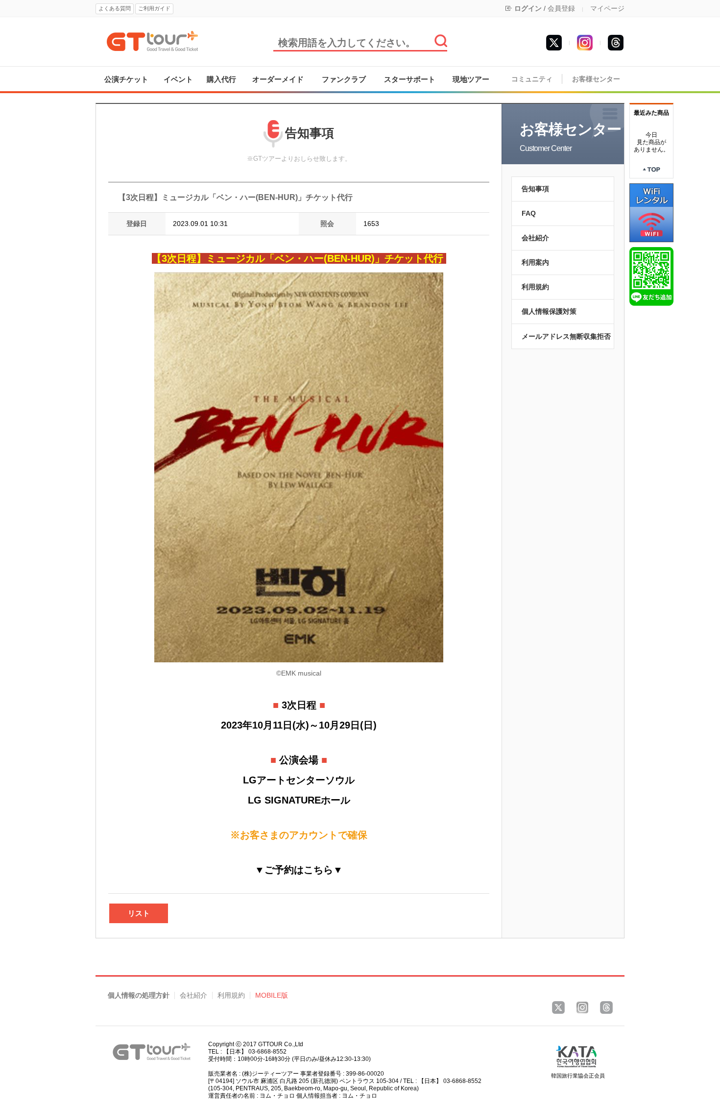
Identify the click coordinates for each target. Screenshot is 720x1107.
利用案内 (535, 262)
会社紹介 (535, 238)
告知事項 (535, 189)
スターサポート (409, 79)
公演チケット (126, 79)
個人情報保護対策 (549, 311)
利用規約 (535, 287)
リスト (139, 913)
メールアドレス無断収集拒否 (566, 336)
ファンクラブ (344, 79)
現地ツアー (471, 79)
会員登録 (561, 8)
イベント (178, 79)
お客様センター (596, 79)
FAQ (529, 213)
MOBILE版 (271, 995)
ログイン (528, 8)
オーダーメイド (278, 79)
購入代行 (221, 79)
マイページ (607, 8)
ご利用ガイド (154, 8)
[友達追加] (651, 276)
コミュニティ (531, 79)
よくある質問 (114, 8)
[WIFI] (651, 212)
